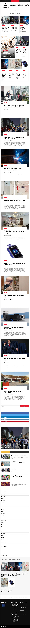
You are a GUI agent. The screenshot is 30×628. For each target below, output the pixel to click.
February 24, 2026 (25, 571)
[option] (5, 24)
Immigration (3, 553)
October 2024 (3, 518)
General (3, 25)
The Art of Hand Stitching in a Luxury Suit (14, 359)
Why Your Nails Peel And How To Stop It (11, 74)
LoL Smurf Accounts (5, 5)
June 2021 (2, 537)
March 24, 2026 (25, 49)
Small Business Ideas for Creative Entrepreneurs (13, 391)
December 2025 (3, 498)
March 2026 (3, 494)
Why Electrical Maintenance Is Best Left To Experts (14, 296)
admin (10, 56)
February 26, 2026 (18, 571)
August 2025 (3, 505)
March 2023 (3, 533)
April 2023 (2, 531)
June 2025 (2, 509)
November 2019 (3, 542)
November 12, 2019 (14, 461)
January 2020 (3, 539)
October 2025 (3, 502)
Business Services (5, 50)
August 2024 (3, 522)
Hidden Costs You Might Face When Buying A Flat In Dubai (14, 232)
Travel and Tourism (4, 555)
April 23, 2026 (18, 49)
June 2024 (2, 526)
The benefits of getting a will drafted (7, 53)
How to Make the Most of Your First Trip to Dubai (17, 462)
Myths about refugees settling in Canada (16, 476)
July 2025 (2, 507)
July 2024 (2, 524)
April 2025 (2, 511)
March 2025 (3, 513)
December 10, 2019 (14, 475)
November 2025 (3, 500)
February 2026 (3, 496)
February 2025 (3, 515)
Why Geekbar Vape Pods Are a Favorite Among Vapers (14, 264)
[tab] (5, 452)
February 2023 (3, 535)
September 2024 (3, 520)
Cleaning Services (23, 607)
